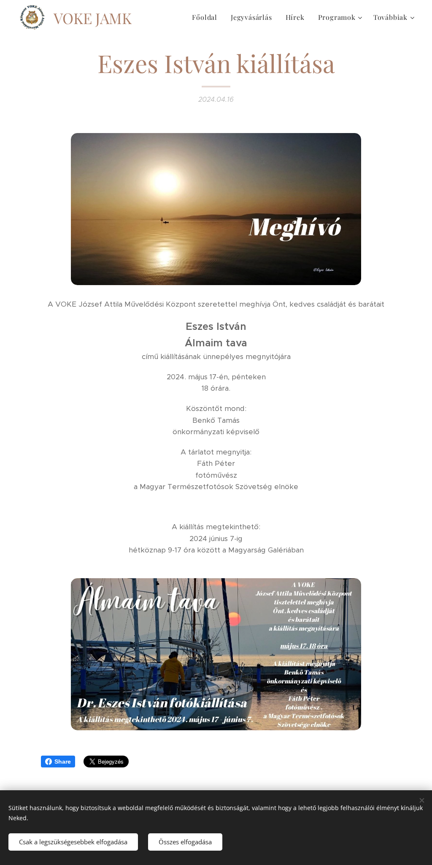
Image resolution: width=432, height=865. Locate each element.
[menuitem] (207, 17)
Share (62, 761)
